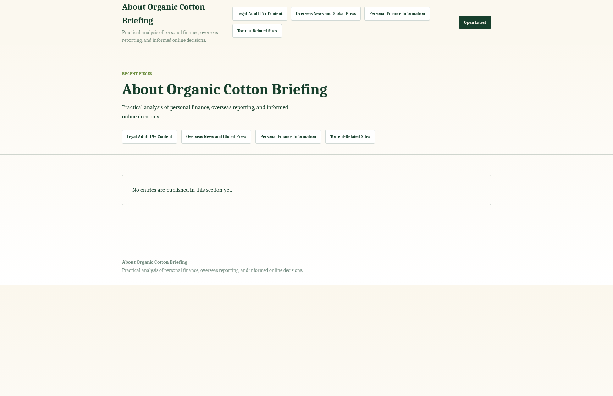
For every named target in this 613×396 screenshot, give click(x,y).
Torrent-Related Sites (257, 30)
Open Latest (475, 22)
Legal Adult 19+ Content (259, 13)
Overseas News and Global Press (326, 13)
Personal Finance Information (397, 13)
